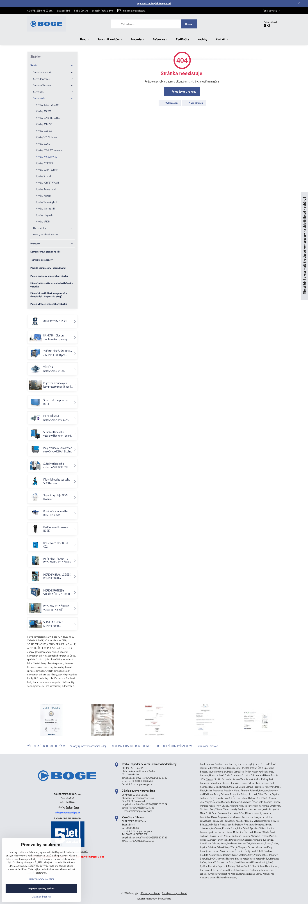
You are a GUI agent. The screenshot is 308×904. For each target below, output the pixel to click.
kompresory (231, 877)
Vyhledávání (171, 102)
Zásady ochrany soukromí (174, 893)
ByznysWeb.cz (164, 898)
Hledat (189, 24)
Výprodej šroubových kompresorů (154, 3)
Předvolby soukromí (150, 893)
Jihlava (71, 801)
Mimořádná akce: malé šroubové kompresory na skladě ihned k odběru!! (304, 245)
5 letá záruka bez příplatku (67, 817)
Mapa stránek (195, 102)
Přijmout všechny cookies (41, 888)
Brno (76, 807)
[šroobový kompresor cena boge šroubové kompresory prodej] (67, 788)
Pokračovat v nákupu (183, 91)
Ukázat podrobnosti (41, 896)
